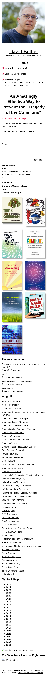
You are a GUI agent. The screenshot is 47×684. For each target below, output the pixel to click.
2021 (34, 82)
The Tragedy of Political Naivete (17, 381)
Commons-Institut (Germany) (15, 422)
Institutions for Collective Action (16, 496)
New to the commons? (16, 68)
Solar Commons (9, 553)
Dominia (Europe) (10, 443)
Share (5, 144)
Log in (6, 131)
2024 (14, 82)
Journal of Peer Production (14, 503)
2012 (8, 622)
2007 (8, 636)
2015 (8, 613)
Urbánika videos (9, 574)
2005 (8, 642)
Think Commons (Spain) (13, 571)
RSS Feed (7, 183)
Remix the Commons (11, 542)
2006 (8, 639)
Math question (9, 165)
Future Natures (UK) (11, 454)
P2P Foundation (9, 525)
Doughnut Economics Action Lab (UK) (19, 447)
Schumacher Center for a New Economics (21, 546)
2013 (8, 619)
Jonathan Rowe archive (13, 500)
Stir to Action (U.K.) (10, 567)
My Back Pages (12, 80)
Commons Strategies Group (15, 425)
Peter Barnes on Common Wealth (17, 528)
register (15, 131)
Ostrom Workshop (10, 518)
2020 (41, 82)
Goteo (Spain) (8, 461)
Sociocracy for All (10, 560)
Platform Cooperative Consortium (17, 539)
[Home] (23, 23)
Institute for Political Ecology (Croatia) (19, 493)
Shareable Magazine (11, 556)
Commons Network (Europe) (15, 418)
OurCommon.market (11, 521)
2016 (27, 85)
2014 (8, 616)
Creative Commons (11, 436)
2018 (14, 85)
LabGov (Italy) (8, 510)
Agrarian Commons (11, 401)
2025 (7, 82)
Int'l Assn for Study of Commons (16, 486)
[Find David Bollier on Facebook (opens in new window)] (5, 678)
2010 (8, 628)
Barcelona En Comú (11, 408)
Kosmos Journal (9, 507)
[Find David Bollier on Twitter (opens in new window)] (11, 678)
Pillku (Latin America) (12, 532)
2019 (7, 85)
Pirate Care (7, 535)
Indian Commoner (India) (13, 479)
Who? (4, 374)
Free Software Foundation (14, 450)
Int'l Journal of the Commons (15, 489)
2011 (8, 625)
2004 (8, 645)
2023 (20, 82)
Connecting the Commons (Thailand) (19, 429)
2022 (27, 82)
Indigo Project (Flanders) (13, 482)
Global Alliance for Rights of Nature (18, 464)
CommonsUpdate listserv (14, 186)
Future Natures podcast (13, 457)
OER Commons (9, 514)
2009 (8, 631)
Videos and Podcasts (15, 74)
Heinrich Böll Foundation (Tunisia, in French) (22, 475)
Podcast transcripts (11, 192)
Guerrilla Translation (11, 472)
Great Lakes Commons (12, 468)
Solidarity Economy (11, 564)
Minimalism (7, 388)
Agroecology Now (10, 405)
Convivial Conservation (13, 432)
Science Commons (11, 549)
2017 (20, 85)
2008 (8, 634)
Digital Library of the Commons (16, 440)
